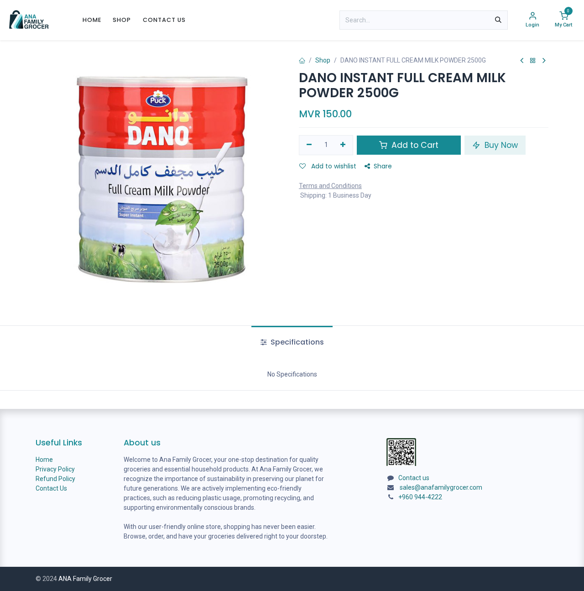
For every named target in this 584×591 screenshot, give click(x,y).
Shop (322, 60)
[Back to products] (532, 61)
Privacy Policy (55, 469)
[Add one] (343, 145)
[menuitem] (92, 20)
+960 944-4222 (420, 497)
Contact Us (51, 488)
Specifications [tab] (296, 342)
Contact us (413, 477)
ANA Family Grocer (85, 578)
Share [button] (383, 166)
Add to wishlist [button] (332, 166)
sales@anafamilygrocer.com (441, 487)
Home (44, 459)
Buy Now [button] (500, 145)
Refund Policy (55, 478)
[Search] (498, 20)
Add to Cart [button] (413, 145)
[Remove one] (309, 145)
